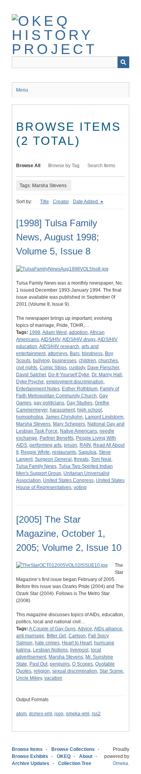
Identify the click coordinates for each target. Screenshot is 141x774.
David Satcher (31, 374)
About (85, 756)
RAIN (85, 445)
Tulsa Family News (36, 466)
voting (80, 487)
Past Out (38, 664)
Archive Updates (30, 763)
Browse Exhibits (30, 756)
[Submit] (123, 62)
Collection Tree (74, 763)
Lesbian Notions (50, 650)
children (87, 360)
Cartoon (77, 636)
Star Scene (111, 671)
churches (108, 360)
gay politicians (49, 403)
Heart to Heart (77, 643)
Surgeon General (53, 459)
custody (77, 367)
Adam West (54, 332)
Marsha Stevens (33, 424)
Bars (75, 353)
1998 (34, 332)
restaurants (64, 452)
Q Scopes (82, 664)
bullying (41, 360)
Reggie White (35, 452)
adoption (78, 332)
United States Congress (68, 480)
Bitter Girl (56, 636)
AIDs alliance (108, 628)
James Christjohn (64, 417)
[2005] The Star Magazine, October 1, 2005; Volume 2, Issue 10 (68, 533)
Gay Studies (79, 403)
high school (89, 410)
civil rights (26, 367)
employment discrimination (74, 381)
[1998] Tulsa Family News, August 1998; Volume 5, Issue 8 (57, 237)
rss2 (96, 713)
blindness (92, 353)
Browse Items (27, 749)
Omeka (120, 763)
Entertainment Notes (38, 389)
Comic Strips (53, 367)
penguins (60, 664)
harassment (62, 410)
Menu (22, 90)
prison (70, 445)
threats (81, 459)
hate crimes (47, 643)
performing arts (45, 445)
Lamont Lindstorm (104, 417)
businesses (64, 360)
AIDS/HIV (50, 339)
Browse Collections (73, 749)
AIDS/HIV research (59, 346)
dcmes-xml (40, 713)
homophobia (29, 417)
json (58, 713)
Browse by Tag (64, 165)
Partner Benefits (57, 438)
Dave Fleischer (103, 367)
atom (21, 713)
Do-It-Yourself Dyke (68, 374)
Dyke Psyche (30, 381)
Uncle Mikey (29, 678)
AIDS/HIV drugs (79, 339)
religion (42, 671)
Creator (61, 201)
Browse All (28, 165)
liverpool (79, 650)
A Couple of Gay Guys (52, 628)
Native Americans (78, 431)
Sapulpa (87, 452)
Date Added (86, 201)
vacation (53, 678)
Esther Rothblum (80, 389)
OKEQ (63, 756)
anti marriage (30, 636)
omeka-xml (77, 713)
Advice (85, 628)
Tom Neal (101, 459)
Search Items (101, 165)
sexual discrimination (74, 671)
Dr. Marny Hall (107, 374)
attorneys (57, 353)
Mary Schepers (69, 424)
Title (44, 201)
